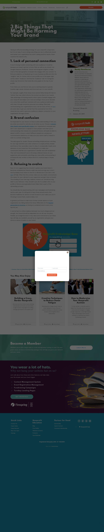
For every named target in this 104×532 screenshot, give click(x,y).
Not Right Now (52, 277)
